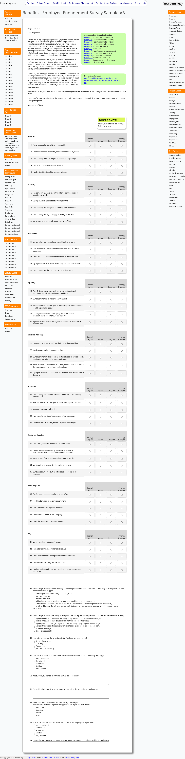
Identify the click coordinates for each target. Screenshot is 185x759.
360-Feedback (11, 306)
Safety (171, 191)
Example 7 (88, 51)
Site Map (56, 757)
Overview (8, 18)
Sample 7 (8, 74)
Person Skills (175, 91)
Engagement (173, 119)
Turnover (172, 52)
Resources (101, 78)
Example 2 (88, 40)
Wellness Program (175, 85)
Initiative (172, 107)
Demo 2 (8, 119)
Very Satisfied (41, 669)
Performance (10, 324)
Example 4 (88, 44)
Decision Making (175, 158)
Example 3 (88, 42)
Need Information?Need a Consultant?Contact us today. (11, 38)
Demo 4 (8, 125)
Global (171, 37)
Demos (7, 165)
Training (172, 113)
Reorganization (174, 40)
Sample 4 (8, 65)
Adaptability (173, 94)
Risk (170, 188)
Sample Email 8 (10, 264)
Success (8, 292)
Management (174, 76)
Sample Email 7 (10, 261)
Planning (172, 170)
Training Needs (11, 155)
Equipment (173, 203)
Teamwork (173, 131)
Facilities (172, 58)
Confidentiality (10, 298)
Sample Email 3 (10, 249)
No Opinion (40, 663)
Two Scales (9, 204)
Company (172, 34)
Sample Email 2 (10, 246)
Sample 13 (9, 92)
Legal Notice (32, 757)
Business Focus (174, 28)
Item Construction (11, 283)
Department (173, 16)
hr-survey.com (47, 757)
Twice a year (40, 646)
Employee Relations (176, 73)
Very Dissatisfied (42, 658)
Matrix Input (9, 192)
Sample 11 (9, 86)
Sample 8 (8, 77)
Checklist (8, 289)
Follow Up (8, 186)
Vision (171, 43)
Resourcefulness (175, 104)
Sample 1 (8, 56)
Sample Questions (11, 21)
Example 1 (88, 37)
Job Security (173, 197)
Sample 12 (9, 89)
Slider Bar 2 (9, 201)
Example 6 (88, 49)
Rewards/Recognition (176, 82)
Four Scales (9, 207)
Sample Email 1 (10, 243)
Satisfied (39, 666)
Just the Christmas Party (45, 648)
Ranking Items (10, 216)
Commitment (174, 116)
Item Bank (8, 24)
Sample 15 (9, 98)
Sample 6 (8, 71)
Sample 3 (8, 62)
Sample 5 (8, 68)
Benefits (87, 78)
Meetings (93, 80)
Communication (174, 155)
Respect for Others (175, 128)
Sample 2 (8, 59)
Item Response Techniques (11, 172)
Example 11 (88, 60)
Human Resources (175, 22)
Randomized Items (11, 234)
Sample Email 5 (10, 255)
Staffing (93, 78)
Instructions (9, 295)
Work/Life (172, 143)
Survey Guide (11, 273)
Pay (85, 83)
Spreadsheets (10, 189)
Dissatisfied (40, 661)
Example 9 (88, 55)
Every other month (43, 641)
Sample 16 (9, 101)
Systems (172, 200)
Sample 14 (9, 95)
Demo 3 (8, 122)
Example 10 (88, 58)
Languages (9, 195)
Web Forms (9, 286)
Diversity (172, 55)
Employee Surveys (9, 13)
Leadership (173, 134)
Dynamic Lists (10, 183)
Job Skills (173, 151)
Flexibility (172, 98)
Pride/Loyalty (115, 80)
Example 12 (88, 62)
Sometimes (40, 710)
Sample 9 (8, 80)
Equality (108, 78)
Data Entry (9, 222)
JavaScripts (9, 213)
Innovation (173, 167)
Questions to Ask (11, 280)
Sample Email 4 (10, 252)
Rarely (38, 713)
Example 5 (88, 46)
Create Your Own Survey (10, 131)
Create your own (11, 319)
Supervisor (173, 137)
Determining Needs (12, 162)
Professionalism (175, 125)
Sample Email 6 (10, 258)
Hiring (171, 46)
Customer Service (104, 80)
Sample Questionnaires (11, 51)
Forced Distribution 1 (12, 225)
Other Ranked (10, 219)
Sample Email (11, 239)
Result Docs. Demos (10, 111)
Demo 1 (8, 116)
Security (8, 301)
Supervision (173, 140)
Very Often (40, 708)
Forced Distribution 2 (12, 228)
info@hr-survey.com (72, 757)
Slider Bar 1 (9, 198)
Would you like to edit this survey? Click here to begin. (111, 122)
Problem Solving (175, 161)
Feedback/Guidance (176, 173)
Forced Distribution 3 (12, 231)
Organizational (175, 12)
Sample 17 (9, 104)
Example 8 (88, 53)
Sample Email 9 (10, 267)
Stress (171, 146)
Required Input (10, 180)
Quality (171, 185)
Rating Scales (10, 177)
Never (38, 715)
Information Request (10, 31)
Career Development (176, 110)
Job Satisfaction (174, 182)
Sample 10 (9, 83)
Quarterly (8, 210)
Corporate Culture (175, 31)
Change (172, 101)
